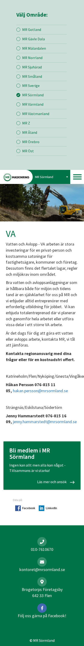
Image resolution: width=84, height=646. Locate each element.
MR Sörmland (33, 95)
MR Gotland (31, 29)
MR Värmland (32, 104)
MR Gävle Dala (33, 39)
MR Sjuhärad (32, 67)
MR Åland (29, 132)
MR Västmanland (35, 113)
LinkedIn (51, 508)
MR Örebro (30, 141)
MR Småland (32, 76)
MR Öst (28, 151)
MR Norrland (32, 57)
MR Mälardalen (34, 48)
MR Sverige (31, 85)
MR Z (26, 123)
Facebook (28, 508)
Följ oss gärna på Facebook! (42, 615)
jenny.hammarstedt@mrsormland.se (45, 421)
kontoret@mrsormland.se (42, 569)
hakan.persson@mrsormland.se (40, 390)
